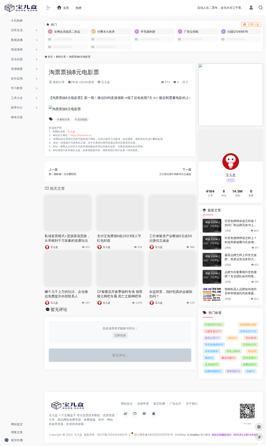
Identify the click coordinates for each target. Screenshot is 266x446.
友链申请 (143, 403)
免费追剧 (249, 364)
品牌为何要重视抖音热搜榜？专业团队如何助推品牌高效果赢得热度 (241, 274)
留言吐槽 (159, 403)
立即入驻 (253, 24)
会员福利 (211, 364)
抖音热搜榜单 (214, 344)
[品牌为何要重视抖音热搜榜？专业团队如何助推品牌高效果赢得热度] (212, 277)
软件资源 (249, 357)
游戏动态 (248, 331)
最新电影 (233, 371)
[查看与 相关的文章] (157, 98)
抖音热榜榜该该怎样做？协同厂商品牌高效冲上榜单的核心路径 (241, 223)
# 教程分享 (63, 119)
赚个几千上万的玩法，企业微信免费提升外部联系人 (66, 294)
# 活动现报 (81, 119)
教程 (209, 357)
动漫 (250, 371)
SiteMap (180, 434)
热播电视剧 (213, 371)
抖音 (252, 351)
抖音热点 (249, 344)
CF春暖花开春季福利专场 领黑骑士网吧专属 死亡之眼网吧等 (119, 294)
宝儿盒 (105, 82)
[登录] (251, 8)
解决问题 (228, 357)
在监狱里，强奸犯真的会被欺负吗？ (170, 294)
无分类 (251, 337)
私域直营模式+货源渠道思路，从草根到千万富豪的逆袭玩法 (67, 238)
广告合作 (175, 403)
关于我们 (191, 403)
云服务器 (213, 331)
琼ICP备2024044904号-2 (113, 434)
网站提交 (127, 403)
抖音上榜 (233, 351)
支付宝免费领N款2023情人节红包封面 (119, 238)
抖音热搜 (211, 351)
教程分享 (61, 56)
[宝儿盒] (67, 407)
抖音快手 (213, 324)
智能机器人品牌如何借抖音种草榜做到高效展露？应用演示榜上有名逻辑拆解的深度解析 (241, 291)
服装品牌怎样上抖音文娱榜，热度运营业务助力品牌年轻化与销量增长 (241, 257)
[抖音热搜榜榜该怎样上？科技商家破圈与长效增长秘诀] (212, 243)
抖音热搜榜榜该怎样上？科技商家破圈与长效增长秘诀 (241, 240)
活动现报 (248, 324)
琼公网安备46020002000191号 (153, 434)
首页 (50, 56)
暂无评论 (59, 309)
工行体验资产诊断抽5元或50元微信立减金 (170, 238)
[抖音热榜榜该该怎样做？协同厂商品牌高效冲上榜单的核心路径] (212, 226)
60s (232, 337)
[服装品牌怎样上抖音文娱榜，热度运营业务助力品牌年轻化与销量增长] (212, 260)
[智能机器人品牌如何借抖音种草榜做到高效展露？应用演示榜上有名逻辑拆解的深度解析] (212, 294)
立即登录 (120, 335)
